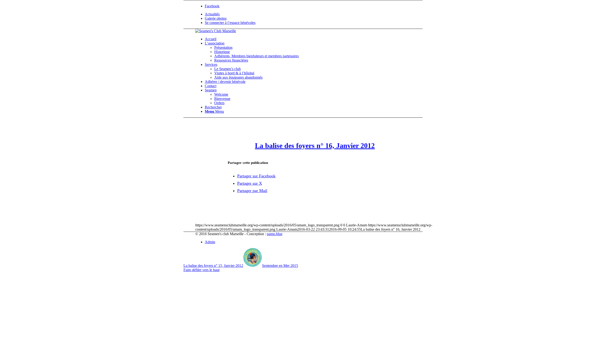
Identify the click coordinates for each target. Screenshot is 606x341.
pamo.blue (274, 234)
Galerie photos (216, 18)
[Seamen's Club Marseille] (215, 31)
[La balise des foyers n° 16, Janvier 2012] (315, 128)
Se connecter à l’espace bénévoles (230, 23)
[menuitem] (319, 14)
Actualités (212, 14)
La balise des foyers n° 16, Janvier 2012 (315, 145)
